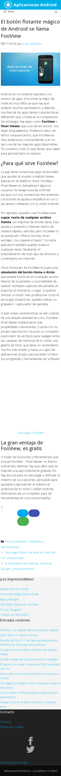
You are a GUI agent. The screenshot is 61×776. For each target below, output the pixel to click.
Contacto (5, 722)
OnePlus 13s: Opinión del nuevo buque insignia (29, 630)
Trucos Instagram (11, 609)
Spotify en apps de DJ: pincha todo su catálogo (29, 659)
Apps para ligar (9, 599)
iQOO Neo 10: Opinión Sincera (19, 635)
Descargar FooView (30, 433)
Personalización (16, 541)
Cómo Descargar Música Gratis (19, 594)
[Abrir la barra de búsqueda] (56, 12)
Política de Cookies (12, 727)
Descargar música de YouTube (19, 604)
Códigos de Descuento (14, 615)
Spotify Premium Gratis (14, 589)
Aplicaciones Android (35, 4)
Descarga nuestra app (14, 762)
